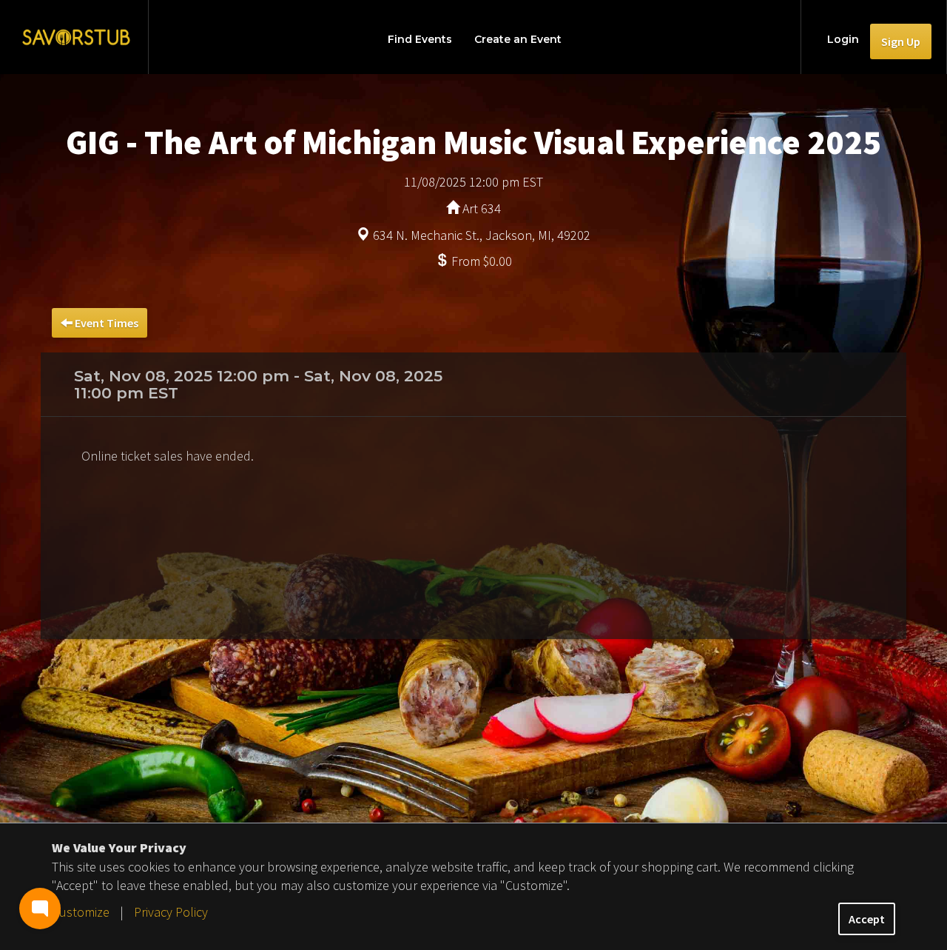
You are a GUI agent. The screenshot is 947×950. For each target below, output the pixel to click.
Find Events (420, 39)
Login (843, 39)
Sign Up (900, 41)
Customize (80, 911)
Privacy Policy (171, 911)
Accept (867, 918)
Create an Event (518, 39)
